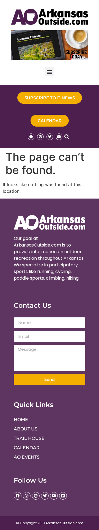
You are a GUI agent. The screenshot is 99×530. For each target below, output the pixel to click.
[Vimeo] (63, 496)
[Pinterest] (40, 136)
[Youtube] (59, 136)
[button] (49, 71)
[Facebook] (31, 136)
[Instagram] (27, 496)
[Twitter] (49, 136)
